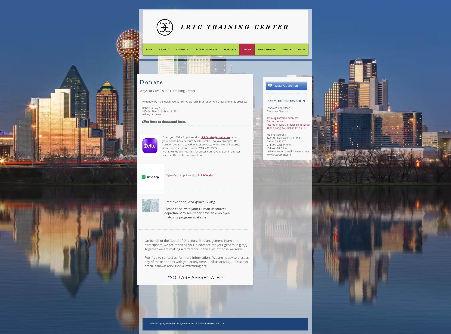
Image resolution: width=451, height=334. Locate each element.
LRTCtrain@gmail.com (215, 137)
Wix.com (220, 323)
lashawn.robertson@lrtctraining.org (180, 266)
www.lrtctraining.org (279, 154)
